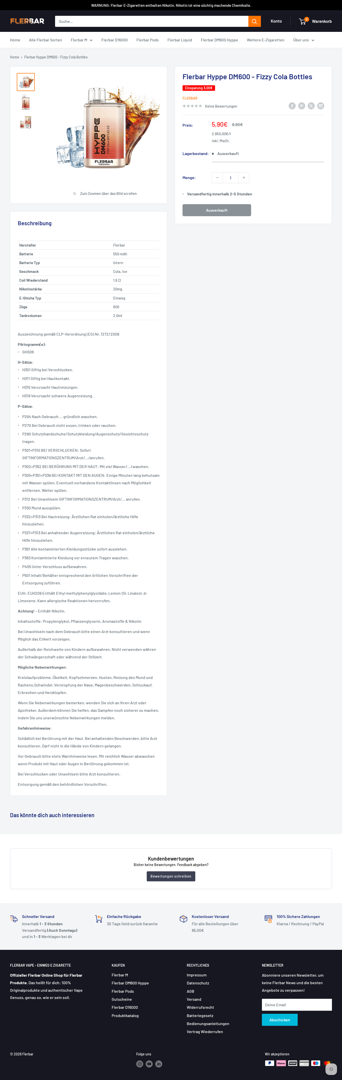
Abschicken (279, 1019)
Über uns (301, 39)
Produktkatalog (125, 1015)
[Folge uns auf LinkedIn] (158, 1063)
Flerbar (190, 98)
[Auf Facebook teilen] (292, 105)
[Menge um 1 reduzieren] (217, 177)
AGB (190, 991)
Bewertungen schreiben (171, 876)
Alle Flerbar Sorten (45, 39)
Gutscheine (122, 999)
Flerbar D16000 (114, 39)
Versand (194, 999)
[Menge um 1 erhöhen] (244, 177)
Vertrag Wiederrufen (205, 1031)
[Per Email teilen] (320, 105)
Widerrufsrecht (200, 1007)
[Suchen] (254, 21)
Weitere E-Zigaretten (265, 39)
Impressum (197, 974)
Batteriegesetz (200, 1015)
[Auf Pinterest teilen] (301, 105)
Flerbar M (79, 39)
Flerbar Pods (147, 39)
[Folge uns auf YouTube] (149, 1063)
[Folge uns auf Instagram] (139, 1063)
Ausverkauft (217, 210)
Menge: (189, 177)
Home (15, 39)
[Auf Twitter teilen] (311, 105)
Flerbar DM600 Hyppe (219, 39)
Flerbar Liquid (179, 39)
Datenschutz (198, 982)
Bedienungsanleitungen (208, 1023)
